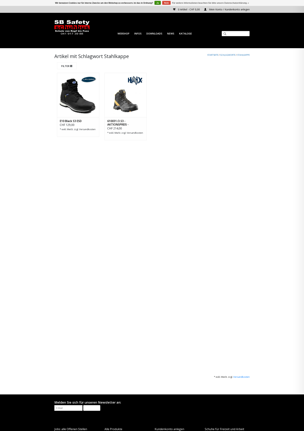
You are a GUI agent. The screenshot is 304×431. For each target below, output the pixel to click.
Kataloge (185, 33)
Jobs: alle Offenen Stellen (70, 429)
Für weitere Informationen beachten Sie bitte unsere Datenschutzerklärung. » (210, 3)
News (170, 33)
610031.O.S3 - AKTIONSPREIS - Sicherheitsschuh (119, 122)
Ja (157, 3)
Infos (137, 33)
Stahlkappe (243, 54)
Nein (166, 3)
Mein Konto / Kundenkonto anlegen (229, 9)
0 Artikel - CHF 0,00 (189, 9)
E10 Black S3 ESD (71, 121)
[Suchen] (223, 34)
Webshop (123, 33)
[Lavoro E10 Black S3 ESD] (78, 95)
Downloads (154, 33)
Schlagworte (227, 54)
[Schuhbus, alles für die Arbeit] (72, 27)
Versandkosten (87, 129)
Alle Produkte (113, 429)
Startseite (212, 54)
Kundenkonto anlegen (169, 429)
